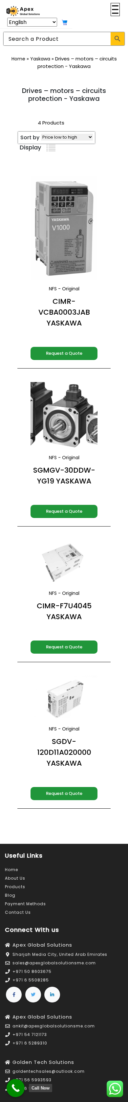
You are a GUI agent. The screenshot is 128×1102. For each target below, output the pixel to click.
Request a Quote (64, 353)
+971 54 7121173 (29, 1034)
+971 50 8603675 (32, 971)
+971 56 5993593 (32, 1080)
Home (18, 59)
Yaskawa (40, 59)
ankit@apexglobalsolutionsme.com (53, 1026)
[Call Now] (16, 1088)
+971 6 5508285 (30, 980)
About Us (15, 878)
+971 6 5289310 (29, 1043)
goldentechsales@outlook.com (48, 1071)
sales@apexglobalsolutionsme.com (54, 963)
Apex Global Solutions (42, 944)
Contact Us (18, 912)
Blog (10, 895)
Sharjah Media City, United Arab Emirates (59, 954)
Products (15, 886)
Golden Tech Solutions (43, 1062)
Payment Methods (25, 904)
